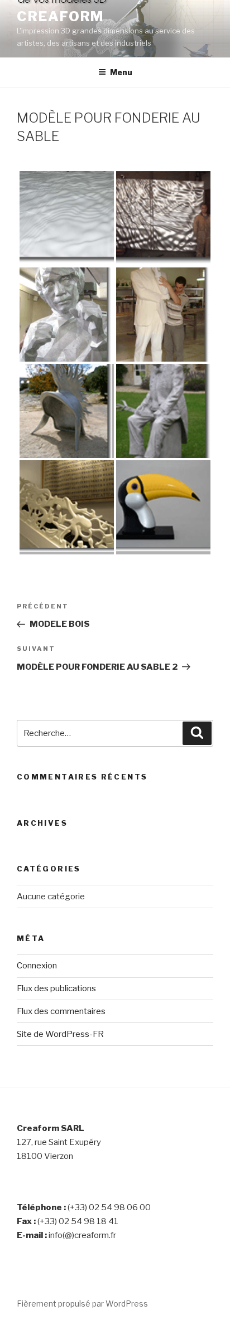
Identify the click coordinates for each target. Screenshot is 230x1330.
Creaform (60, 16)
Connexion (37, 966)
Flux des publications (56, 988)
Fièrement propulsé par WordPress (82, 1303)
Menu (121, 72)
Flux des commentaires (61, 1011)
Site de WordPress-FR (60, 1034)
